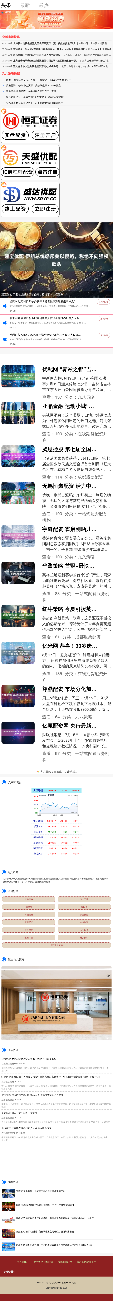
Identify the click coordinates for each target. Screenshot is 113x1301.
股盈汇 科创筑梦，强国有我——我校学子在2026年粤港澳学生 (38, 79)
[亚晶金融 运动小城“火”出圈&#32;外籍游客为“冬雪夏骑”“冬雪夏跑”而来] (18, 413)
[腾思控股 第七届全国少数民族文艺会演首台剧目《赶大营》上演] (18, 456)
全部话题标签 (56, 945)
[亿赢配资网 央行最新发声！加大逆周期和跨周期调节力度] (18, 733)
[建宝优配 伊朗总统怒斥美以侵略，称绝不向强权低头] (56, 259)
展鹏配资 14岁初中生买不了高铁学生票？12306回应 (33, 85)
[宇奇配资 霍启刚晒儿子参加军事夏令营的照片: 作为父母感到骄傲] (18, 536)
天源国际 (84, 914)
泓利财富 (104, 335)
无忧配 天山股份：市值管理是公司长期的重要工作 (40, 1191)
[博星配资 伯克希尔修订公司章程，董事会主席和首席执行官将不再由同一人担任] (8, 1220)
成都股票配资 (65, 1262)
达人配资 (84, 937)
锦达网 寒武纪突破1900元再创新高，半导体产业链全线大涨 (45, 1204)
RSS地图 (61, 1282)
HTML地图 (71, 1282)
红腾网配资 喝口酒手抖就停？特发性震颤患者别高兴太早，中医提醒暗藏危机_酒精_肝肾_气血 (50, 1076)
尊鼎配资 (29, 914)
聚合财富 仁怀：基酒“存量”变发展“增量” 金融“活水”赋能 (35, 97)
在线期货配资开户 (86, 1262)
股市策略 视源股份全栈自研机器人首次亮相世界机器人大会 (44, 318)
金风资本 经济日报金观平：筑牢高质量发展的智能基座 (34, 102)
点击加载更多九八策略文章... (57, 772)
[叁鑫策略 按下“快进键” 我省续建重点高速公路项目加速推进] (8, 1233)
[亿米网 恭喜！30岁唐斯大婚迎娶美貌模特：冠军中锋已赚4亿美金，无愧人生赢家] (18, 653)
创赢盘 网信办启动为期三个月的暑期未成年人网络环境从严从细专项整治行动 (54, 1244)
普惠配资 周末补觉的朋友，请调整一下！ (22, 1112)
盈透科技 (29, 937)
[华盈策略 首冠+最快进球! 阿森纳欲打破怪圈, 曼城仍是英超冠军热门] (18, 573)
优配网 (29, 906)
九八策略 (22, 1262)
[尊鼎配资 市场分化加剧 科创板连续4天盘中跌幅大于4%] (18, 696)
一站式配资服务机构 (42, 1262)
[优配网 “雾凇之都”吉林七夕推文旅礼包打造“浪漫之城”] (18, 376)
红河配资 (29, 929)
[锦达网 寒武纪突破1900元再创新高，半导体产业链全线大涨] (8, 1206)
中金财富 (84, 922)
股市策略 (104, 318)
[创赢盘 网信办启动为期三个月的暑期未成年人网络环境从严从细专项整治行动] (8, 1246)
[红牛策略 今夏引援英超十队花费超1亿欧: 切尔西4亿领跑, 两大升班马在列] (18, 616)
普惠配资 (29, 922)
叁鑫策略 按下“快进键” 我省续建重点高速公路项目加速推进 (45, 1231)
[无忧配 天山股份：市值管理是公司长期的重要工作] (8, 1193)
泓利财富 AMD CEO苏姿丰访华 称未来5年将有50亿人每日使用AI (48, 334)
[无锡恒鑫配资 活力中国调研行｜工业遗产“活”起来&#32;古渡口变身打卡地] (18, 493)
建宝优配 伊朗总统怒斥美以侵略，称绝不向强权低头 (32, 294)
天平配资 (84, 929)
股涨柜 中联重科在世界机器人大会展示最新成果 (26, 1128)
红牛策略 (29, 899)
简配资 (84, 906)
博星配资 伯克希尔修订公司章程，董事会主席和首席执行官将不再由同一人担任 (55, 1218)
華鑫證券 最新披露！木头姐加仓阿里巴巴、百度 (31, 91)
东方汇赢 (84, 899)
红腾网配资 (103, 301)
